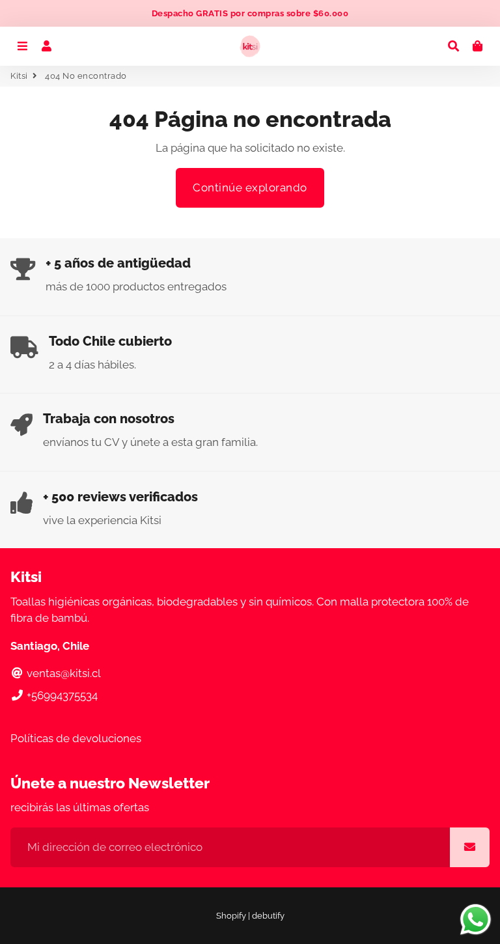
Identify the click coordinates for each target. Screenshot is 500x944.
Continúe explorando (250, 187)
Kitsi (19, 76)
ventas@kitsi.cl (62, 673)
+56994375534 (61, 695)
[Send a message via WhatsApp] (475, 919)
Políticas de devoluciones (75, 738)
